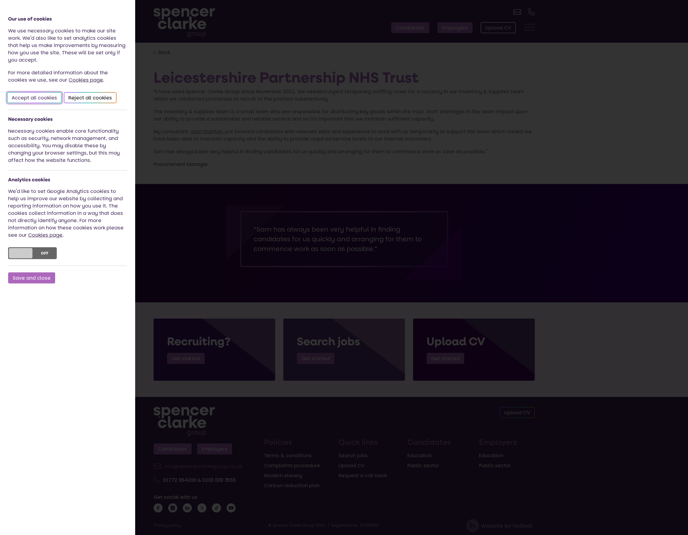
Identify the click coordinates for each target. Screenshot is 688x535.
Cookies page (86, 79)
